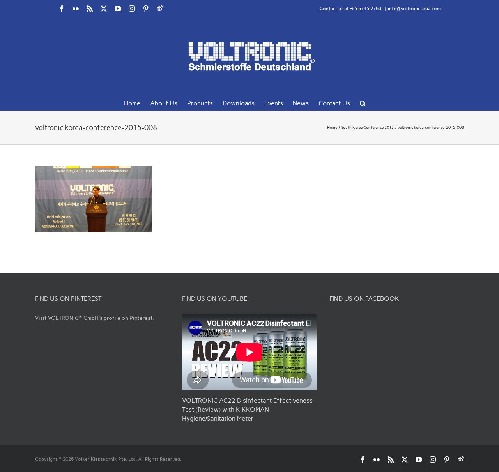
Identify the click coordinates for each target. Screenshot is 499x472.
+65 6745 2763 (365, 8)
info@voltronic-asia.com (414, 8)
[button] (363, 102)
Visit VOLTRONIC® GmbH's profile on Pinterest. (94, 318)
